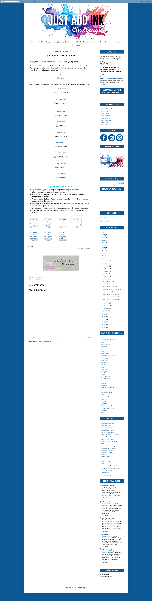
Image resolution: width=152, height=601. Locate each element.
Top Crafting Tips (106, 470)
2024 (103, 237)
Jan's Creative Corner (109, 518)
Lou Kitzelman (105, 118)
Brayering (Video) (106, 428)
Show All (122, 565)
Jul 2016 (106, 274)
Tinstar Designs (107, 549)
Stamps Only (105, 397)
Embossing (104, 369)
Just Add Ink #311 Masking (111, 292)
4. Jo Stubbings (77, 227)
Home (33, 42)
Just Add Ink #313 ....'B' (110, 281)
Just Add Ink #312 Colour (110, 286)
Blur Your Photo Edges (108, 423)
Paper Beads (105, 457)
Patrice (40, 66)
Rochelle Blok (61, 153)
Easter (103, 367)
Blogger (84, 588)
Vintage (103, 410)
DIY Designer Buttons (108, 439)
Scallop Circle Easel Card (109, 466)
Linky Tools (80, 248)
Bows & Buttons (106, 425)
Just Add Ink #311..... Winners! (112, 289)
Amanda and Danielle (108, 340)
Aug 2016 (107, 271)
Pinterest (107, 42)
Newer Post (32, 338)
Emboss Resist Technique (109, 441)
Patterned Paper (106, 392)
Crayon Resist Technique (109, 437)
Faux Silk (104, 444)
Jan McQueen (61, 111)
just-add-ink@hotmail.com (110, 79)
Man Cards (104, 383)
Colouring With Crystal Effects (110, 434)
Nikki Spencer (61, 132)
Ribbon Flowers (106, 461)
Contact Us (76, 45)
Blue (102, 351)
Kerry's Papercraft (108, 486)
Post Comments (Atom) (44, 341)
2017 (103, 256)
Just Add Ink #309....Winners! (111, 300)
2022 (103, 243)
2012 (103, 322)
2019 (103, 250)
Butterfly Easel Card (107, 430)
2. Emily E (48, 227)
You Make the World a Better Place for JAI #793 (110, 520)
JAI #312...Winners (108, 284)
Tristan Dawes (105, 125)
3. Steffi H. (62, 227)
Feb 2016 (106, 308)
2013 (103, 319)
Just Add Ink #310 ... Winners (111, 294)
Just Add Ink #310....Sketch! (111, 297)
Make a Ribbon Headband (109, 448)
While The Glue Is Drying (83, 42)
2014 (103, 317)
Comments (105, 221)
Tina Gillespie (61, 173)
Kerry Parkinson (106, 116)
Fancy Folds (105, 372)
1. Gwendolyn (33, 227)
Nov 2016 (107, 263)
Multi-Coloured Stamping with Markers (110, 453)
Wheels (103, 413)
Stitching (104, 399)
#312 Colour (37, 279)
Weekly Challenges (44, 42)
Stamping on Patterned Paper (110, 468)
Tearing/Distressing (107, 408)
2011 (103, 324)
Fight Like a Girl (106, 487)
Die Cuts (104, 365)
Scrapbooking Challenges (63, 42)
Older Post (89, 338)
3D (102, 337)
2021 (103, 245)
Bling (102, 349)
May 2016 (107, 279)
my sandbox (106, 534)
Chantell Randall (61, 89)
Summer (104, 401)
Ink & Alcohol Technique (108, 446)
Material (104, 385)
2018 (103, 253)
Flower (103, 374)
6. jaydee (48, 240)
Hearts (103, 381)
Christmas (104, 358)
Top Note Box (105, 473)
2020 (103, 248)
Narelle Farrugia (106, 120)
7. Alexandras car (62, 240)
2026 (103, 232)
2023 (103, 240)
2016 (103, 258)
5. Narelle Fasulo (33, 240)
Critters (103, 362)
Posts (104, 218)
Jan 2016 (106, 311)
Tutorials (98, 42)
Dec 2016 (107, 261)
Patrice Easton (61, 142)
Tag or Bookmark (106, 406)
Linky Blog (87, 248)
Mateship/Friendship (107, 388)
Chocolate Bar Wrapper (108, 356)
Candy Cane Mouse (107, 432)
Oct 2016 (106, 266)
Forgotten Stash (106, 376)
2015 (103, 314)
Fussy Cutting (105, 378)
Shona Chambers (61, 163)
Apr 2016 (106, 303)
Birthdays (104, 347)
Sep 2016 (107, 268)
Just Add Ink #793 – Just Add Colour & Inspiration (110, 551)
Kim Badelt (61, 122)
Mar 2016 (107, 305)
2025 (103, 235)
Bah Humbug (105, 344)
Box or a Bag (105, 353)
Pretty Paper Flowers (107, 459)
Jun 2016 (106, 276)
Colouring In (105, 360)
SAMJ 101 (104, 464)
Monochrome (105, 390)
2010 (103, 327)
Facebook (117, 42)
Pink (102, 395)
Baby (103, 342)
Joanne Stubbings (107, 113)
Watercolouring (106, 475)
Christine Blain (61, 99)
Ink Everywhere (107, 502)
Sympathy (104, 404)
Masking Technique (107, 450)
